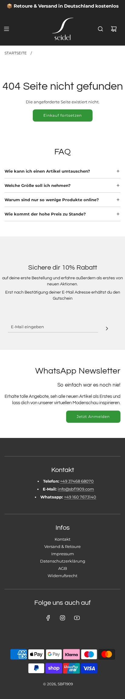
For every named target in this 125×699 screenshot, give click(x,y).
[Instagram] (62, 618)
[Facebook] (48, 618)
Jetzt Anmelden (93, 416)
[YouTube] (76, 618)
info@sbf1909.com (76, 489)
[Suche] (100, 29)
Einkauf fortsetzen (62, 115)
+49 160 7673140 (80, 496)
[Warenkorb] (113, 29)
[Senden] (106, 327)
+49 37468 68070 (77, 481)
